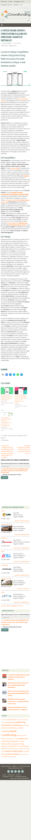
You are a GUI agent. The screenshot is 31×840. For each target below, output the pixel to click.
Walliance (6, 756)
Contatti (10, 1)
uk (22, 754)
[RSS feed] (29, 8)
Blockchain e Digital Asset (9, 45)
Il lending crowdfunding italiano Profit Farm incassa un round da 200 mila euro (23, 449)
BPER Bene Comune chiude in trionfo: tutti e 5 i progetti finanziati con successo (18, 701)
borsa (18, 719)
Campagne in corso (19, 1)
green (11, 739)
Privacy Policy (11, 768)
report (3, 751)
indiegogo (17, 738)
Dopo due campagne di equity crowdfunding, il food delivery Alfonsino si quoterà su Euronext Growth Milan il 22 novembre (7, 451)
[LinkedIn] (27, 8)
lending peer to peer (17, 741)
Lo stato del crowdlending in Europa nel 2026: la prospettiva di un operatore (18, 677)
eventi (18, 735)
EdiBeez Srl (15, 766)
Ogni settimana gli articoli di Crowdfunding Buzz (15, 463)
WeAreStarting (12, 756)
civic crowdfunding (24, 719)
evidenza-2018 (23, 735)
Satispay (20, 435)
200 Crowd (3, 719)
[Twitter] (25, 8)
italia (9, 435)
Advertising (4, 1)
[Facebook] (20, 8)
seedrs (23, 751)
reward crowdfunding (13, 751)
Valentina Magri (7, 43)
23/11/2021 (17, 43)
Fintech (5, 435)
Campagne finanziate (6, 4)
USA (24, 754)
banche (7, 719)
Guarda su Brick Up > (23, 589)
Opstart (12, 744)
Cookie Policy (19, 768)
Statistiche (16, 4)
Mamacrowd (5, 744)
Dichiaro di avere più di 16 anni (11, 474)
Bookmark (5, 440)
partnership (14, 435)
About (4, 775)
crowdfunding (9, 722)
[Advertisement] (15, 650)
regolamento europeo (24, 748)
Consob (3, 722)
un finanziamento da (17, 223)
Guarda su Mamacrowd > (22, 521)
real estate (10, 748)
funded (7, 738)
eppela (17, 728)
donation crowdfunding (8, 728)
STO (20, 754)
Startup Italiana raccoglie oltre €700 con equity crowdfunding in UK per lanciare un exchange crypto (6, 421)
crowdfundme (16, 725)
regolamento (16, 748)
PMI (13, 746)
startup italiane (13, 754)
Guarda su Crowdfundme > (22, 548)
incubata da (14, 168)
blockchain (13, 719)
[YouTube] (22, 8)
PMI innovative (18, 746)
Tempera (19, 778)
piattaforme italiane (6, 746)
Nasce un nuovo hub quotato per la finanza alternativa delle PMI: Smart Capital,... (18, 693)
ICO (13, 738)
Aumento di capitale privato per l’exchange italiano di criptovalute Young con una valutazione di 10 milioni (21, 399)
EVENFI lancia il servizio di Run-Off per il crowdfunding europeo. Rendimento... (18, 685)
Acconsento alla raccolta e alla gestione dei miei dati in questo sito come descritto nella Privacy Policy (14, 470)
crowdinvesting (26, 725)
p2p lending (19, 744)
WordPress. (26, 778)
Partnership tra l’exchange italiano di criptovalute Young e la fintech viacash (7, 397)
